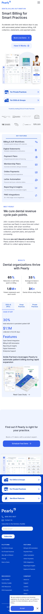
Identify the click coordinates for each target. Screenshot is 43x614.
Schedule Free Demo (21, 443)
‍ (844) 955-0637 (9, 517)
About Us (26, 579)
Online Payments (29, 558)
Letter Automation (29, 555)
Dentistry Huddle (6, 583)
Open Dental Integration (11, 340)
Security (26, 590)
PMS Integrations (29, 562)
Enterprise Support (9, 351)
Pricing (4, 558)
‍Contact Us (7, 520)
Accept (22, 608)
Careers (26, 586)
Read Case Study (21, 395)
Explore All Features (29, 569)
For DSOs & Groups (7, 548)
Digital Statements (9, 348)
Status (25, 593)
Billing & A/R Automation (11, 343)
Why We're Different (7, 555)
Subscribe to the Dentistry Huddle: (13, 524)
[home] (6, 2)
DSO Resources (6, 586)
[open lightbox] (21, 45)
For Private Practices (8, 551)
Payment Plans (28, 551)
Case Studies (5, 579)
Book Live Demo (21, 38)
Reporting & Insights (10, 346)
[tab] (8, 306)
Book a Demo (5, 562)
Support (26, 583)
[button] (38, 2)
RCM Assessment (7, 590)
